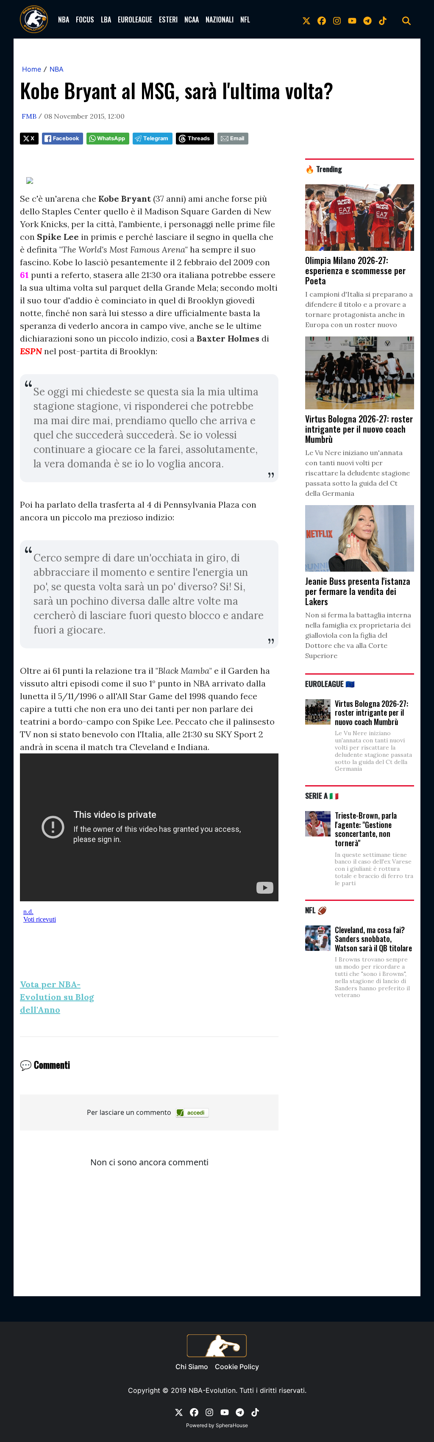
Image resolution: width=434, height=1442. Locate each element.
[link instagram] (337, 19)
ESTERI (168, 19)
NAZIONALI (220, 19)
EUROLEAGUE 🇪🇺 (330, 683)
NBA (63, 19)
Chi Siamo (191, 1366)
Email (237, 138)
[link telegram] (367, 19)
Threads (199, 138)
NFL (245, 19)
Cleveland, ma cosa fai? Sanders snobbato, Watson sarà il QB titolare (373, 938)
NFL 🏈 (316, 909)
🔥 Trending (323, 168)
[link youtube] (352, 19)
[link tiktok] (382, 19)
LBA (106, 19)
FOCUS (85, 19)
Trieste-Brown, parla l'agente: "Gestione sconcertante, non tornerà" (366, 829)
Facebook (66, 138)
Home (31, 69)
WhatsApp (111, 138)
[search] (406, 19)
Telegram (155, 138)
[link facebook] (321, 19)
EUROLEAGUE (135, 19)
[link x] (306, 19)
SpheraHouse (232, 1425)
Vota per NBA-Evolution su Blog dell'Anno (57, 997)
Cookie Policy (237, 1366)
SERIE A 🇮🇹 (322, 795)
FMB (29, 116)
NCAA (191, 19)
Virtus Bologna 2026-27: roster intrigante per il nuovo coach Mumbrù (371, 712)
